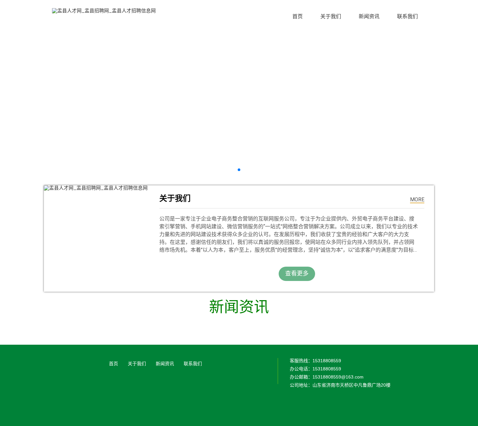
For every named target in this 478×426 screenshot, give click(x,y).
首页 (113, 363)
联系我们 (193, 363)
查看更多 (297, 273)
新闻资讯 (165, 363)
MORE (417, 199)
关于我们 (137, 363)
